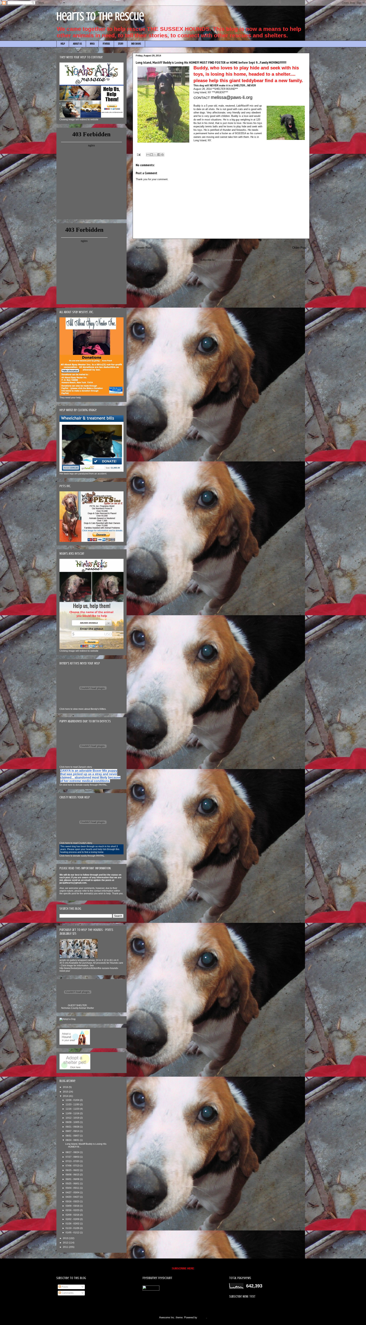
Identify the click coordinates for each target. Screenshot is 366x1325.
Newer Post (144, 247)
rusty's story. (75, 843)
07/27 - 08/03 (73, 1157)
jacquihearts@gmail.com (73, 882)
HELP (63, 43)
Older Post (299, 247)
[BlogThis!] (151, 154)
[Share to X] (155, 154)
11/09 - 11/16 (73, 1113)
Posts (64, 1286)
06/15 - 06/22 (73, 1170)
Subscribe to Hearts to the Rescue (248, 1305)
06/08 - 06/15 (73, 1174)
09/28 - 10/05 (73, 1122)
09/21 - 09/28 (73, 1126)
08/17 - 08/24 (73, 1152)
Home (222, 247)
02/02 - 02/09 (73, 1219)
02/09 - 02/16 (73, 1215)
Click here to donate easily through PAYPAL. (82, 855)
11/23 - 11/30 (73, 1104)
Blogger (202, 1317)
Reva (92, 43)
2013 (66, 1238)
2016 (66, 1087)
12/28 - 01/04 (73, 1100)
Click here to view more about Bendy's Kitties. (82, 709)
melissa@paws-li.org (231, 97)
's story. (75, 767)
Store (120, 43)
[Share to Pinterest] (162, 154)
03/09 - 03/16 (73, 1206)
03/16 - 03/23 (73, 1201)
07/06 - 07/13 (73, 1165)
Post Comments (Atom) (229, 259)
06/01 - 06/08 (73, 1179)
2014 (66, 1096)
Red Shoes (136, 43)
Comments (67, 1292)
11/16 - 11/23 (73, 1109)
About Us (77, 43)
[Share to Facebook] (159, 154)
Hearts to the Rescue (100, 16)
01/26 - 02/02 (73, 1223)
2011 (66, 1247)
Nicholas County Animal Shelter (77, 1008)
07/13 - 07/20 (73, 1161)
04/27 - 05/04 (73, 1192)
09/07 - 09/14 (73, 1131)
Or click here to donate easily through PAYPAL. (83, 785)
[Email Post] (138, 154)
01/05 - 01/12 (73, 1232)
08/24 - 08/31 (73, 1140)
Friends (106, 43)
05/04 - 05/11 (73, 1188)
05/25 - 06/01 (73, 1183)
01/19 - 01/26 (73, 1228)
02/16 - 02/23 (73, 1210)
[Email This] (148, 154)
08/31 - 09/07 (73, 1135)
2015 (66, 1091)
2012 (66, 1242)
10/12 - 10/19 (73, 1117)
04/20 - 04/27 (73, 1197)
